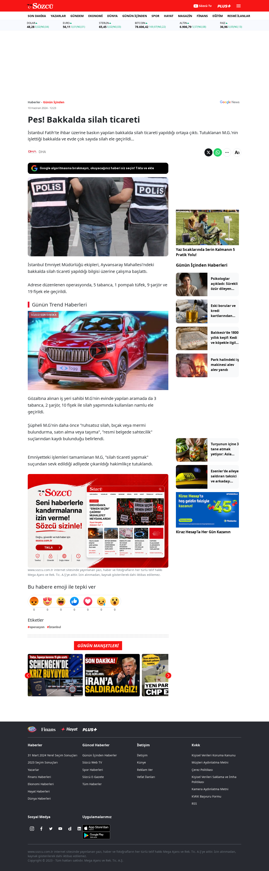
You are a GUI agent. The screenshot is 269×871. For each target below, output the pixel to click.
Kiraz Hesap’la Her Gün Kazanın (203, 531)
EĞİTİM (217, 16)
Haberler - (35, 102)
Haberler (35, 745)
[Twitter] (51, 828)
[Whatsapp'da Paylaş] (218, 152)
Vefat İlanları (146, 777)
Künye (141, 762)
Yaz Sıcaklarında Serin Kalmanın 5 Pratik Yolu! (205, 252)
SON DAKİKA (37, 16)
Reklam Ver (145, 770)
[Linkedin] (79, 828)
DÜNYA (112, 16)
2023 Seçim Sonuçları (43, 762)
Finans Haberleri (39, 777)
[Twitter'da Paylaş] (208, 152)
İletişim (142, 755)
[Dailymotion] (70, 828)
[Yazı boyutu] (237, 152)
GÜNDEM (77, 16)
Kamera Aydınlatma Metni (210, 789)
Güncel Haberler (95, 745)
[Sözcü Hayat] (69, 729)
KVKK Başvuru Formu (206, 796)
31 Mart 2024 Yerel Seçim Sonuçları (52, 755)
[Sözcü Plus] (90, 729)
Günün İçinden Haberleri (201, 265)
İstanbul (55, 627)
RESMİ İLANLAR (238, 16)
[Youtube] (60, 828)
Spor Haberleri (92, 770)
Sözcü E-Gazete (93, 777)
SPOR (155, 16)
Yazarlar (33, 770)
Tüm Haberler (92, 784)
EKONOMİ (95, 16)
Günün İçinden (53, 102)
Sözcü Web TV (92, 762)
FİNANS (202, 16)
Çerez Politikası (202, 770)
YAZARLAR (58, 16)
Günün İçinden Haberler (99, 755)
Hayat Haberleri (39, 791)
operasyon (37, 627)
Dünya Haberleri (39, 798)
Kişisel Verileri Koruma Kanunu (214, 755)
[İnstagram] (32, 828)
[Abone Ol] (229, 102)
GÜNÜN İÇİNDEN (134, 16)
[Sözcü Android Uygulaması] (96, 835)
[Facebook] (41, 828)
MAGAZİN (185, 16)
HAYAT (168, 16)
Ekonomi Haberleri (41, 784)
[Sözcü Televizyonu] (32, 729)
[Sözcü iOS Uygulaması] (96, 827)
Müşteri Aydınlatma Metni (210, 762)
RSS (194, 804)
